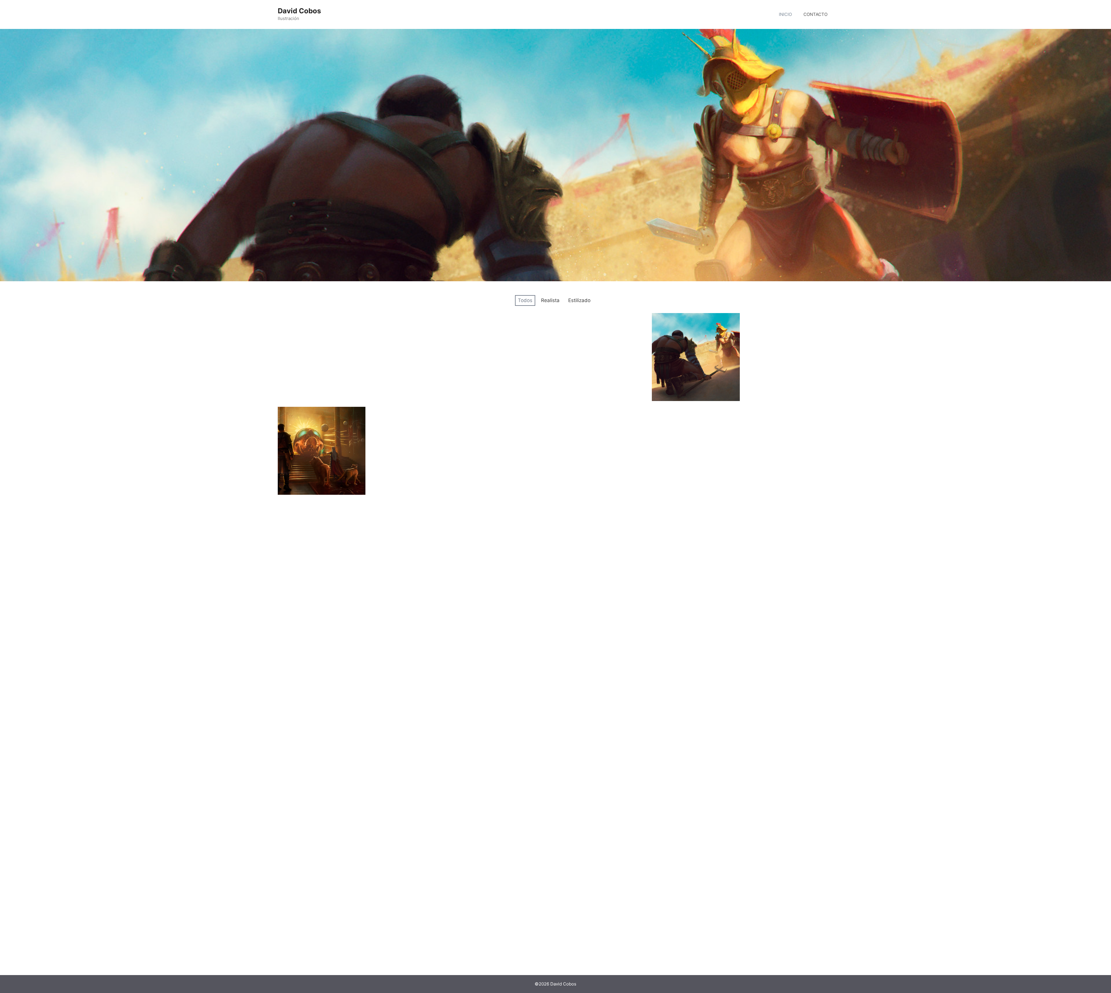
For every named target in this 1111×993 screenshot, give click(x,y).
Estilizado (579, 300)
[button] (321, 357)
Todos (525, 300)
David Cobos (299, 11)
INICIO (785, 14)
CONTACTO (815, 14)
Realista (550, 300)
